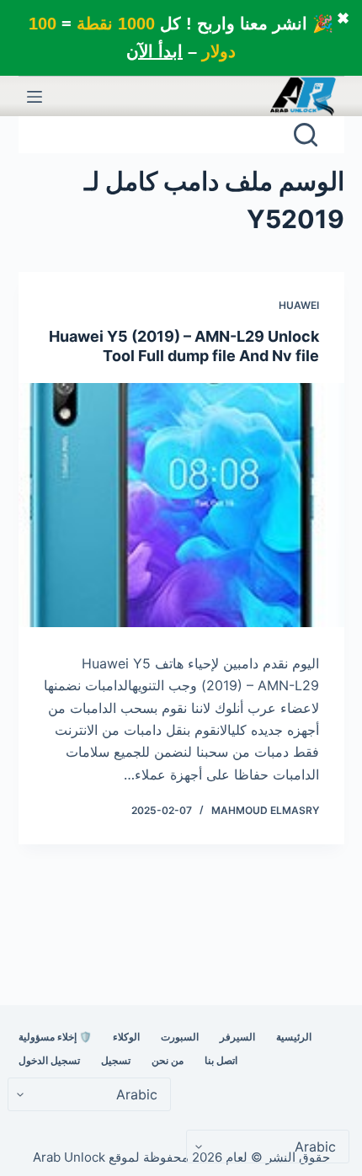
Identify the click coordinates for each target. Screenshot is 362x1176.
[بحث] (305, 134)
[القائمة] (34, 96)
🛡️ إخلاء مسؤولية (55, 1036)
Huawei (299, 305)
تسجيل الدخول (49, 1060)
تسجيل (115, 1060)
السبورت (180, 1036)
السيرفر (237, 1036)
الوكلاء (126, 1036)
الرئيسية (293, 1036)
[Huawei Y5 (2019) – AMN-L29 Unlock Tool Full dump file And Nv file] (181, 505)
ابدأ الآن (154, 51)
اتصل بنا (221, 1060)
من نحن (168, 1060)
